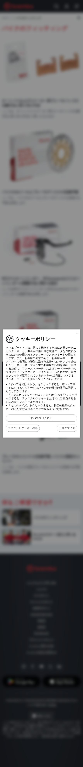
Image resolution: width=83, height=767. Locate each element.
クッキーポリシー (16, 379)
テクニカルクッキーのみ (23, 428)
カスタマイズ (67, 428)
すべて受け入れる (41, 418)
